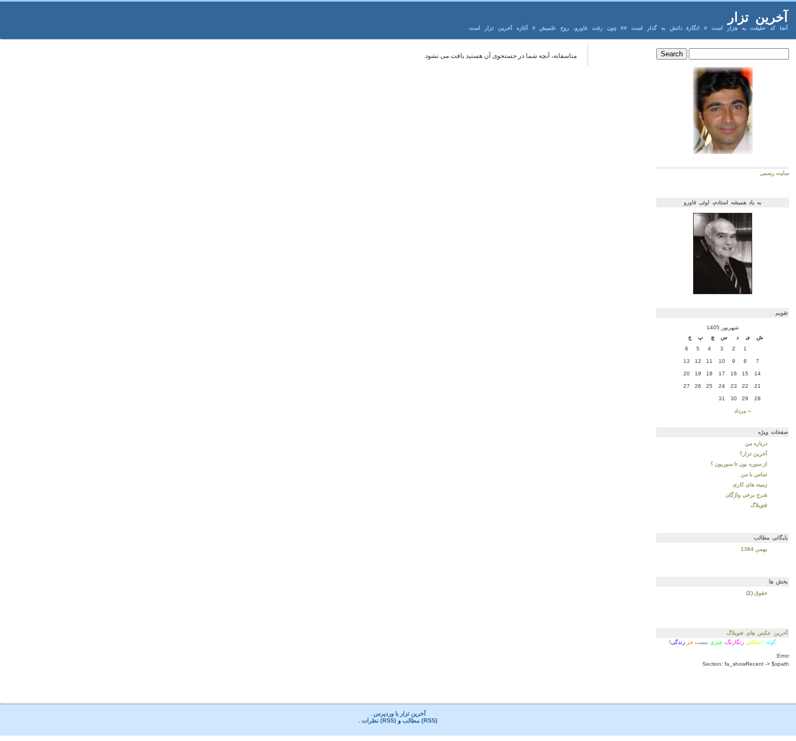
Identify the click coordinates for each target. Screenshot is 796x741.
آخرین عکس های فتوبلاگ (757, 633)
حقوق (760, 593)
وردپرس (384, 713)
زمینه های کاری (750, 484)
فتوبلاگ (759, 505)
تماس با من (754, 474)
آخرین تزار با (410, 713)
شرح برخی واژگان (746, 495)
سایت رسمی (774, 173)
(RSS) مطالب (420, 720)
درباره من (756, 443)
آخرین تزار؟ (753, 454)
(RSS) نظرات (379, 720)
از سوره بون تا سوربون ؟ (738, 464)
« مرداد (742, 411)
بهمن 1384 (754, 549)
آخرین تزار (758, 17)
